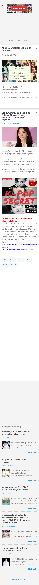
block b (12, 260)
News (29, 260)
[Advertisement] (19, 25)
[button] (36, 48)
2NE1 (5, 260)
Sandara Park (7, 264)
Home (11, 40)
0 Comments (16, 123)
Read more (32, 453)
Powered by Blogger (19, 579)
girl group (21, 260)
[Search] (36, 6)
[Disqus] (19, 293)
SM (19, 40)
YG (16, 264)
